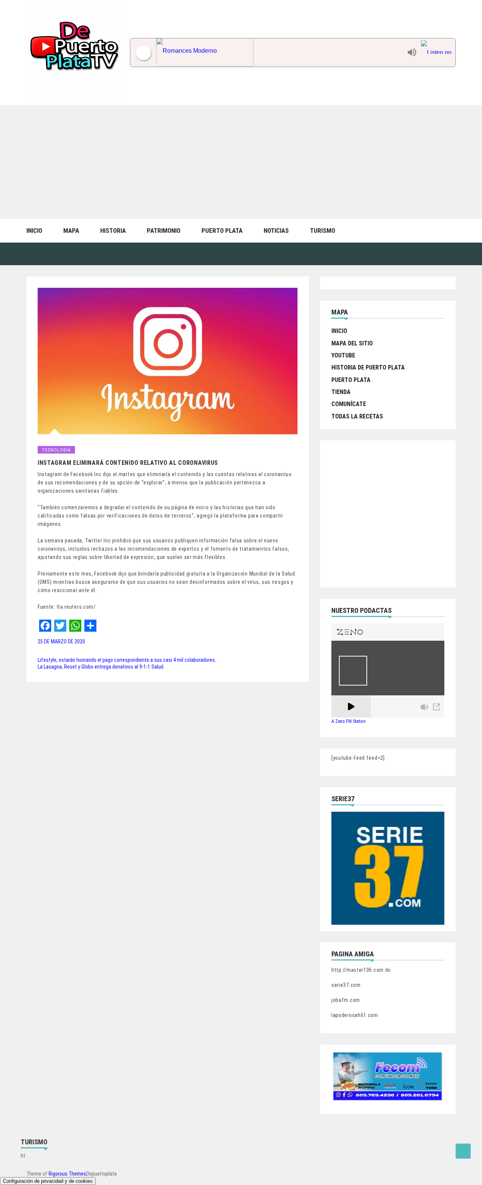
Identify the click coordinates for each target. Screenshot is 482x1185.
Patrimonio (163, 230)
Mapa (71, 230)
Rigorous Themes (67, 1174)
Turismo (322, 230)
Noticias (276, 230)
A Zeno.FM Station (348, 721)
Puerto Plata (222, 230)
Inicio (34, 230)
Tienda (341, 392)
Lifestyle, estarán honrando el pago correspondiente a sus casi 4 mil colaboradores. (127, 660)
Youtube (343, 355)
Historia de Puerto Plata (368, 367)
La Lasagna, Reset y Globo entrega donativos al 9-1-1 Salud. (101, 667)
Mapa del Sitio (352, 343)
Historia (113, 230)
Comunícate (348, 404)
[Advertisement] (241, 161)
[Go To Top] (463, 1151)
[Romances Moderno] (280, 52)
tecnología (56, 450)
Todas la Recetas (357, 416)
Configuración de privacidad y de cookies (48, 1181)
